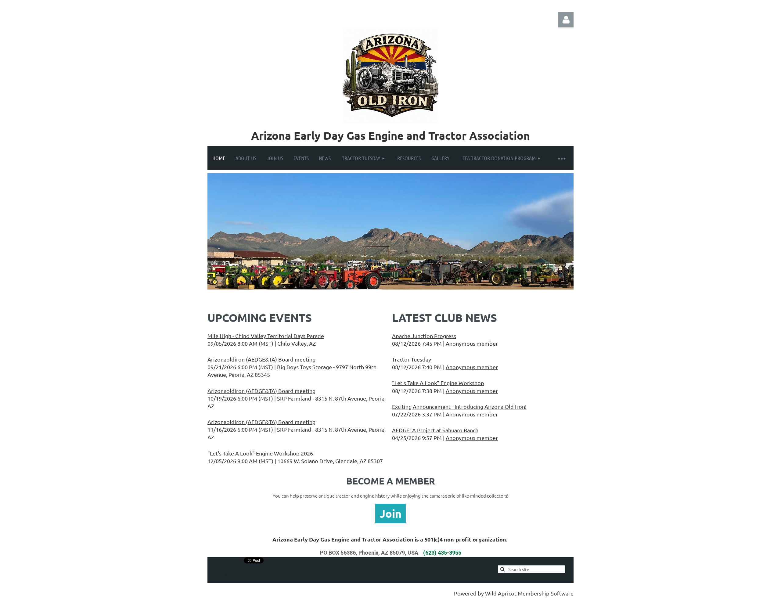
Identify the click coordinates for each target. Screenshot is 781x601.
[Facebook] (211, 575)
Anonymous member (472, 343)
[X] (225, 575)
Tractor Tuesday (411, 359)
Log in (566, 19)
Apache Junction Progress (424, 336)
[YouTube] (239, 575)
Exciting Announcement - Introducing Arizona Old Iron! (459, 406)
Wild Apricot (500, 593)
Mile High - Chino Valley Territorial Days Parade (265, 336)
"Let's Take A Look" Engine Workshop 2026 (260, 453)
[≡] (561, 158)
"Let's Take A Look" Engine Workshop (438, 383)
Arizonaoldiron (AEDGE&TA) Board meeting (261, 359)
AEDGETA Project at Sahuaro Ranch (435, 430)
